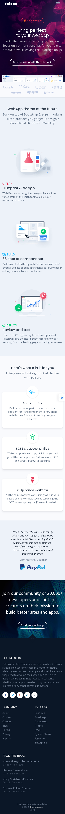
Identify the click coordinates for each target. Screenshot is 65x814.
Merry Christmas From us (17, 779)
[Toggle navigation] (58, 4)
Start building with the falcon (31, 62)
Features (40, 713)
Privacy (6, 734)
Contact (6, 717)
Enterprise (41, 742)
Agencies (40, 738)
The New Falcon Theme (16, 788)
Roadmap (40, 717)
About (5, 713)
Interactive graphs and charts (20, 761)
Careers (6, 721)
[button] (57, 550)
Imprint (6, 738)
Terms (6, 730)
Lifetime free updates (15, 770)
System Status (43, 734)
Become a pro (33, 20)
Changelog (41, 721)
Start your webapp (32, 625)
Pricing (39, 725)
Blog (5, 725)
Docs (38, 730)
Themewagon (36, 807)
